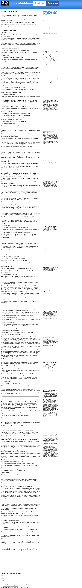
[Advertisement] (21, 562)
